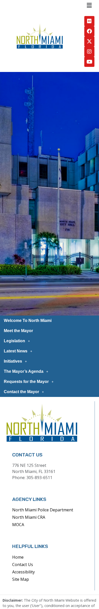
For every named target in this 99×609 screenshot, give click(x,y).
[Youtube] (89, 62)
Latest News (15, 351)
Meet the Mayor (18, 331)
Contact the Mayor (21, 392)
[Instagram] (89, 52)
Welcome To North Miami (28, 320)
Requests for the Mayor (26, 381)
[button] (89, 5)
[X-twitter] (89, 41)
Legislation (14, 341)
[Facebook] (89, 31)
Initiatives (13, 361)
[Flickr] (89, 21)
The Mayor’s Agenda (23, 371)
